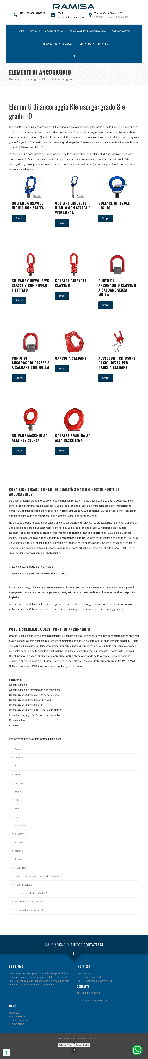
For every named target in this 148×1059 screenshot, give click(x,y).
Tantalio (19, 850)
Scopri (19, 218)
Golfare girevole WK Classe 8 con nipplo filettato (30, 285)
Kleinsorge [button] (50, 44)
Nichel (18, 774)
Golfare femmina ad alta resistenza (73, 438)
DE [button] (89, 44)
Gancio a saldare (70, 358)
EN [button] (81, 44)
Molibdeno (20, 842)
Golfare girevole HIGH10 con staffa (28, 205)
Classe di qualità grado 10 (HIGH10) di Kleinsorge (37, 573)
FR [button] (98, 44)
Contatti (68, 44)
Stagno (18, 791)
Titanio (18, 859)
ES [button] (106, 44)
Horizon (92, 1039)
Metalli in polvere (23, 884)
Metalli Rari (20, 867)
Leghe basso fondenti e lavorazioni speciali (37, 876)
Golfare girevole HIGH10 (114, 205)
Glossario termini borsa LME (29, 910)
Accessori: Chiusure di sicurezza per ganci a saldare (117, 362)
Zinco (17, 766)
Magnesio (20, 825)
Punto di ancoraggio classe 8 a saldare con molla (30, 362)
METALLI (14, 1012)
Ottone (18, 800)
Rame (18, 749)
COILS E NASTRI (18, 1020)
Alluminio (19, 757)
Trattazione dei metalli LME (29, 901)
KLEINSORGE (16, 1024)
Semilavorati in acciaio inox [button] (88, 31)
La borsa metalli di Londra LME (31, 893)
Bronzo (18, 808)
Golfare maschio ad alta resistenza (30, 438)
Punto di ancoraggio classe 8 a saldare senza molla (117, 287)
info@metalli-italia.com (71, 17)
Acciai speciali (54, 31)
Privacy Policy (65, 1045)
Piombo (19, 783)
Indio (17, 817)
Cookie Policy (82, 1045)
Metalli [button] (35, 31)
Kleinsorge (31, 79)
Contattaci (93, 944)
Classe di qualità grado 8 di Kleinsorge (31, 566)
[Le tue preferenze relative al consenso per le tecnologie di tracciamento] (6, 1052)
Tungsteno (20, 834)
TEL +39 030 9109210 (32, 13)
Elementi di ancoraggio (57, 79)
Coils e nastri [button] (121, 31)
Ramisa (14, 79)
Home (21, 31)
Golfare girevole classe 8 (70, 283)
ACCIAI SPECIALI (19, 1016)
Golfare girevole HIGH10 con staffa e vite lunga (72, 207)
